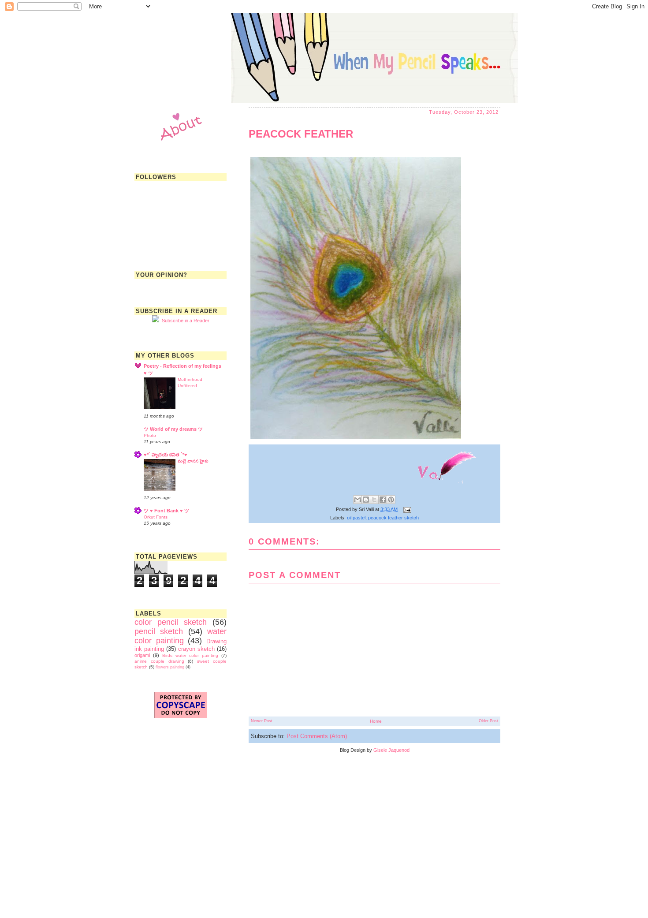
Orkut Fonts (156, 517)
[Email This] (357, 499)
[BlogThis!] (365, 499)
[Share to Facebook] (382, 499)
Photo (150, 435)
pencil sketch (158, 631)
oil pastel (356, 517)
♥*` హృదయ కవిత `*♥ (165, 454)
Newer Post (261, 721)
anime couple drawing (159, 661)
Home (376, 721)
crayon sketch (196, 649)
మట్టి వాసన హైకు (193, 461)
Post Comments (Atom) (317, 736)
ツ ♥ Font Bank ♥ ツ (166, 510)
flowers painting (170, 667)
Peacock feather (301, 134)
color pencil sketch (170, 622)
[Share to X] (374, 499)
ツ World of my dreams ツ (173, 429)
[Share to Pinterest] (391, 499)
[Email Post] (406, 509)
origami (142, 655)
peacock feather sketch (393, 517)
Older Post (488, 721)
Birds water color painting (190, 655)
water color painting (180, 636)
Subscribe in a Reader (184, 320)
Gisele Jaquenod (391, 750)
